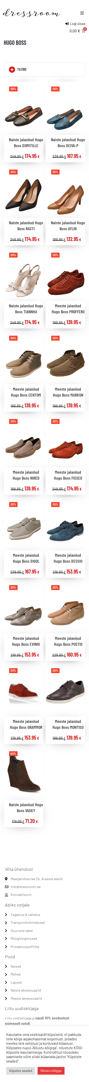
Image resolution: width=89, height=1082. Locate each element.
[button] (82, 13)
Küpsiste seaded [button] (20, 1071)
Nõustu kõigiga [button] (51, 1071)
